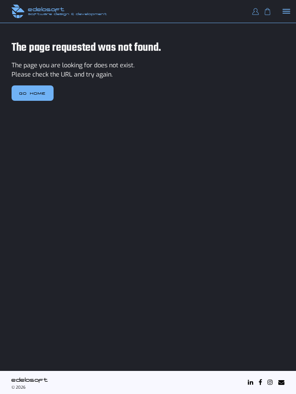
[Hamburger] (286, 12)
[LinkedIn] (250, 382)
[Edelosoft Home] (18, 11)
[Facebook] (260, 382)
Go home (32, 93)
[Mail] (281, 382)
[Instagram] (270, 382)
